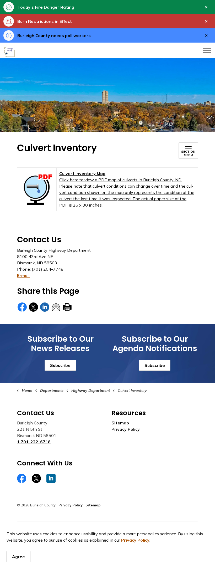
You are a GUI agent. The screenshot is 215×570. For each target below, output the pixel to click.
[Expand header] (207, 50)
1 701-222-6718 (34, 441)
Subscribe (60, 365)
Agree (18, 556)
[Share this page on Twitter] (33, 307)
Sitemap (120, 422)
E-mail (23, 275)
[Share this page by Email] (56, 307)
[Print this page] (67, 307)
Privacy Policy (135, 540)
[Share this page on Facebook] (22, 307)
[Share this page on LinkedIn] (44, 307)
